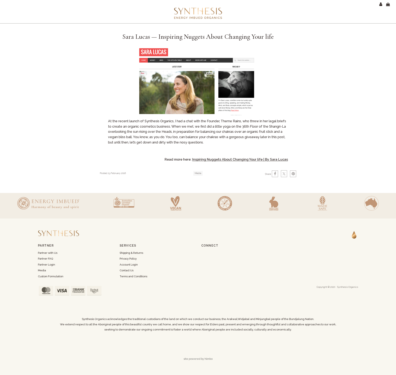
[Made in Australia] (371, 203)
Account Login (129, 264)
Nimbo (209, 358)
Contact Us (126, 270)
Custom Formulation (50, 276)
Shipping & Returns (131, 252)
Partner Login (46, 264)
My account (381, 4)
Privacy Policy (128, 258)
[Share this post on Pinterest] (293, 173)
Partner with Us (47, 252)
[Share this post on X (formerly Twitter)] (284, 173)
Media (198, 173)
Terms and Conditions (133, 276)
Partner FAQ (45, 258)
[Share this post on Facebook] (275, 173)
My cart (390, 4)
